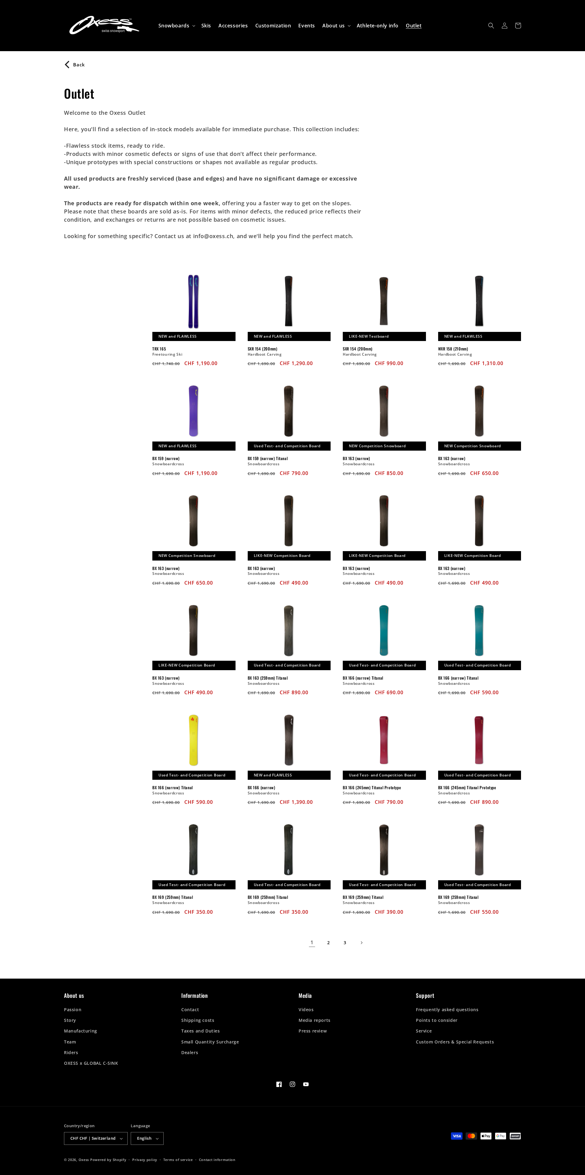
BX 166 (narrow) (261, 787)
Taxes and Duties (200, 1031)
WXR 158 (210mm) (453, 348)
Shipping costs (197, 1020)
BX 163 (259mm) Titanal (268, 678)
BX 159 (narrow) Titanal (268, 458)
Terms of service (178, 1159)
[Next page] (361, 942)
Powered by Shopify (108, 1159)
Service (424, 1031)
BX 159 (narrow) (166, 458)
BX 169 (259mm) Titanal (172, 897)
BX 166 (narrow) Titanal (363, 678)
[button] (176, 26)
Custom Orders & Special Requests (455, 1042)
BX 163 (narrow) (356, 458)
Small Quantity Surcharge (210, 1042)
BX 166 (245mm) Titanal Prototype (372, 787)
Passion (72, 1009)
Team (70, 1042)
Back (79, 65)
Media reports (315, 1020)
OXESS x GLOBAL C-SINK (91, 1063)
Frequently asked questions (447, 1009)
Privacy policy (144, 1159)
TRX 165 (159, 348)
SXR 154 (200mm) (263, 348)
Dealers (189, 1052)
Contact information (217, 1159)
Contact (190, 1009)
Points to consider (437, 1020)
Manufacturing (80, 1031)
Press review (313, 1031)
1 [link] (312, 942)
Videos (306, 1009)
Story (70, 1020)
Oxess (84, 1159)
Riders (71, 1052)
